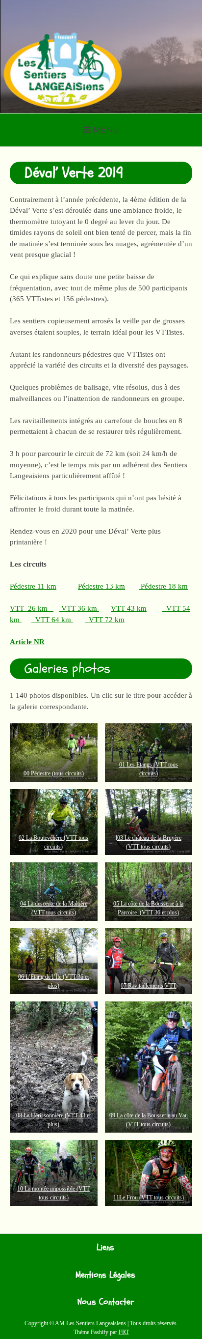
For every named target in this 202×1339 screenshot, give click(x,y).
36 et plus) (166, 912)
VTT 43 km (129, 608)
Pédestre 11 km (33, 586)
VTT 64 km (52, 620)
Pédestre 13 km (101, 586)
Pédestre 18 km (163, 586)
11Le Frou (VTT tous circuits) (148, 1197)
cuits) (77, 773)
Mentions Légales (105, 1275)
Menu (106, 130)
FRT (124, 1332)
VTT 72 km (105, 620)
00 (26, 773)
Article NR (27, 642)
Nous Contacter (105, 1302)
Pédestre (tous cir (50, 773)
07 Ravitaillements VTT (148, 985)
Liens (105, 1247)
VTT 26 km (31, 608)
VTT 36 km (79, 608)
